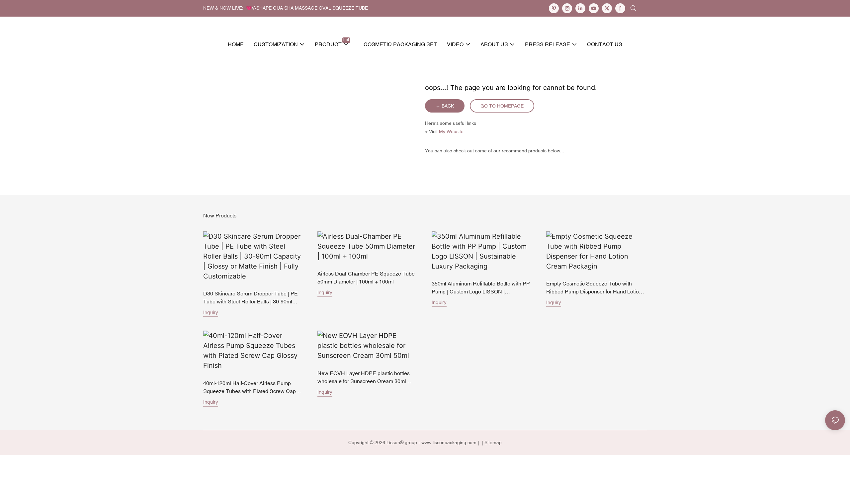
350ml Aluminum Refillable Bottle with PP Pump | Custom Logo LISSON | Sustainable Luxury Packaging (481, 287)
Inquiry (210, 312)
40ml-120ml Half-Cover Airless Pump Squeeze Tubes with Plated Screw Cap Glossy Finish (249, 387)
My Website (451, 131)
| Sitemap (491, 442)
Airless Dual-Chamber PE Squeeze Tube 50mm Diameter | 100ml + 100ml (366, 277)
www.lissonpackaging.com (448, 442)
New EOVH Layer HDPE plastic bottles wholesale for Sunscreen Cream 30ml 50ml (363, 377)
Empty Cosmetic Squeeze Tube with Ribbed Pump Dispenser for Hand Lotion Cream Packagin (594, 287)
